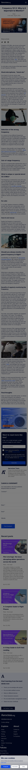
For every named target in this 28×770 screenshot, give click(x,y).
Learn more (3, 762)
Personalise (15, 766)
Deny (23, 766)
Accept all (5, 766)
